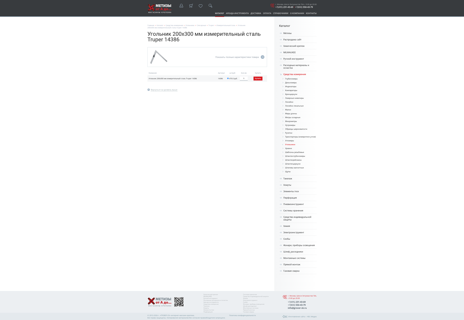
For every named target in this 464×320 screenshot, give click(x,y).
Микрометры (291, 121)
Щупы (288, 171)
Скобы (286, 238)
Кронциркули (291, 94)
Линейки (289, 102)
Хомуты (287, 185)
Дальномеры (291, 82)
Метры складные (292, 117)
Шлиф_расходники (293, 251)
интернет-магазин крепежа (182, 315)
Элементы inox (291, 191)
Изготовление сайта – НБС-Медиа (302, 316)
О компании (297, 14)
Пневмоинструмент (293, 204)
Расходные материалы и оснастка (296, 66)
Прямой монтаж (291, 264)
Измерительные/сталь (225, 25)
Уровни (288, 148)
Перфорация (290, 197)
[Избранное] (200, 6)
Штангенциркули (293, 164)
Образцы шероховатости (296, 129)
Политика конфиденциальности (242, 315)
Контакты (311, 14)
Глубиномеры (291, 79)
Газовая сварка (291, 270)
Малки (288, 110)
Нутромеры (290, 125)
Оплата (267, 14)
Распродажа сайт (292, 39)
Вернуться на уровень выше (164, 89)
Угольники (189, 25)
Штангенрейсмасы (293, 160)
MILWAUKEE (289, 52)
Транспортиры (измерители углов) (300, 137)
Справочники (280, 14)
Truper (211, 25)
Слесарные (201, 25)
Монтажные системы (294, 258)
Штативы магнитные (294, 168)
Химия (286, 226)
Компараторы (291, 90)
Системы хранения (293, 210)
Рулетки (288, 133)
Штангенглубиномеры (295, 156)
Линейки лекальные (294, 106)
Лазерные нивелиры (294, 98)
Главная (150, 25)
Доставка (256, 14)
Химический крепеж (293, 46)
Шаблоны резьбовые (294, 152)
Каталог (219, 14)
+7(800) (304, 7)
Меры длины (291, 113)
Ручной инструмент (293, 58)
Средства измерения (174, 25)
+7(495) (284, 7)
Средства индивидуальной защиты (297, 218)
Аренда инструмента (237, 14)
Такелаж (287, 178)
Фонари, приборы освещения (299, 245)
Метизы (287, 33)
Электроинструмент (293, 232)
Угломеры (289, 140)
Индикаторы (290, 86)
